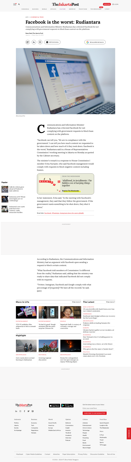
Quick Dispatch (104, 423)
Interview (68, 438)
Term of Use (111, 454)
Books (84, 443)
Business (35, 9)
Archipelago (17, 430)
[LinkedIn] (16, 411)
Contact (47, 454)
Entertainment (87, 425)
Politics (16, 423)
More (101, 431)
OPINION (53, 9)
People (85, 433)
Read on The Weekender (70, 191)
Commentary (69, 425)
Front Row (83, 9)
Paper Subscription (69, 454)
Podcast (68, 440)
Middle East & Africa (54, 430)
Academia (68, 435)
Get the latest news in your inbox (93, 404)
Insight (68, 428)
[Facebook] (24, 411)
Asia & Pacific (52, 423)
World (44, 9)
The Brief (68, 433)
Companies (34, 428)
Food (84, 440)
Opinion (68, 419)
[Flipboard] (33, 411)
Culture (85, 419)
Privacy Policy (82, 454)
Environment (86, 445)
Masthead (19, 454)
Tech (32, 425)
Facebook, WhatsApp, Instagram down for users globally (64, 213)
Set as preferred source (97, 42)
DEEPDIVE (72, 9)
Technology (86, 430)
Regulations (34, 430)
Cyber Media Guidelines (34, 454)
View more (76, 302)
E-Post (107, 9)
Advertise (56, 454)
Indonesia (25, 9)
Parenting (86, 438)
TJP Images (103, 445)
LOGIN (116, 4)
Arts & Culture (87, 428)
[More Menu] (15, 4)
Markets (33, 433)
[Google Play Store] (67, 406)
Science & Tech (37, 17)
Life (27, 17)
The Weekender (95, 9)
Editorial (68, 423)
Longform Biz (104, 425)
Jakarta (16, 425)
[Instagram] (20, 411)
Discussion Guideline (97, 454)
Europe (50, 428)
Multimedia (103, 437)
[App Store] (54, 405)
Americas (51, 425)
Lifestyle (85, 423)
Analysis (68, 430)
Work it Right (87, 448)
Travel (101, 440)
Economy (34, 423)
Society (16, 428)
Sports (102, 442)
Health (85, 435)
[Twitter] (28, 411)
